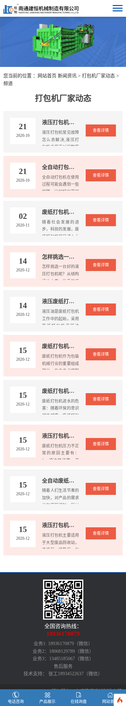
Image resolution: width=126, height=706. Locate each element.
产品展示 (47, 701)
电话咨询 (16, 701)
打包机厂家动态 (98, 75)
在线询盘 (79, 701)
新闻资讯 (67, 75)
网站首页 (47, 75)
